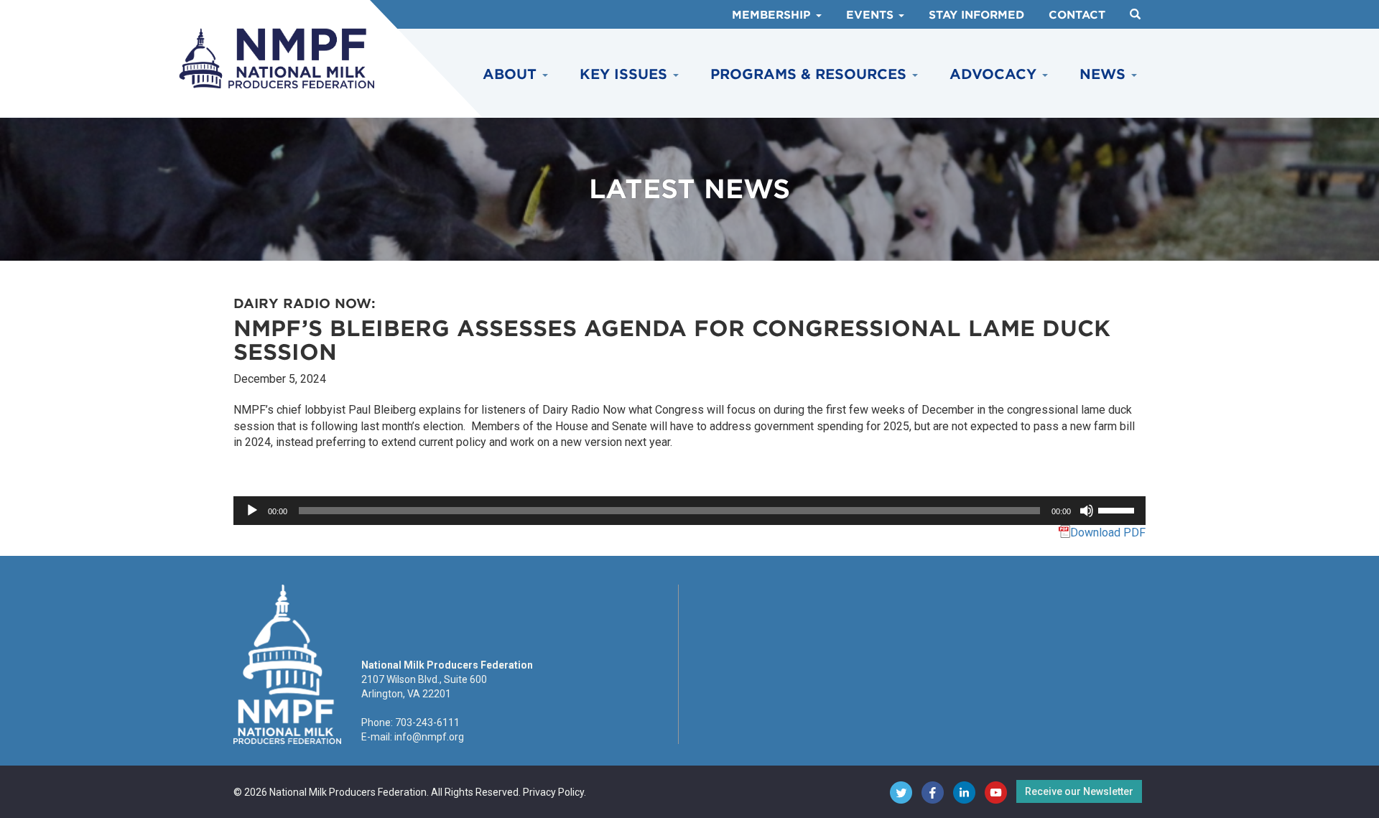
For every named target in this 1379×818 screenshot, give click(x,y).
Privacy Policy (553, 792)
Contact (1077, 15)
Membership (773, 15)
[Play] (252, 510)
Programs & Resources (810, 74)
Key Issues (626, 74)
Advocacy (995, 74)
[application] (689, 510)
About (512, 74)
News (1104, 74)
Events (871, 15)
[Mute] (1086, 510)
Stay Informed (976, 15)
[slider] (1118, 509)
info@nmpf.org (429, 737)
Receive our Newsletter (1079, 791)
